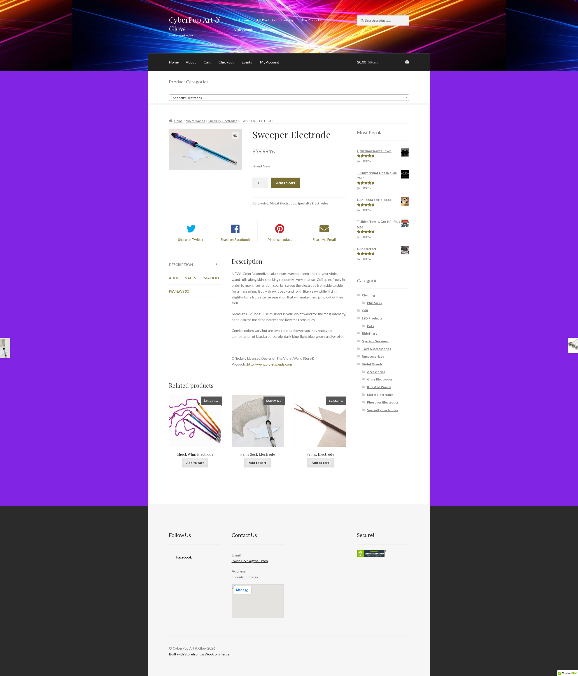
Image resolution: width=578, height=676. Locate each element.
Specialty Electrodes (222, 121)
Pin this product (280, 239)
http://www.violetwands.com (269, 364)
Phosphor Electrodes (383, 402)
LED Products (265, 20)
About (191, 62)
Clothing (287, 20)
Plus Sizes (374, 303)
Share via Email (324, 239)
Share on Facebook (235, 239)
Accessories (376, 372)
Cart (207, 62)
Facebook (184, 557)
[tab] (195, 264)
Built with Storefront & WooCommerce (199, 654)
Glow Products (310, 20)
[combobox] (289, 97)
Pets (370, 326)
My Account (269, 62)
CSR (365, 310)
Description (181, 264)
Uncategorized (373, 356)
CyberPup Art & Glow (195, 24)
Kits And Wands (379, 387)
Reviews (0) (179, 291)
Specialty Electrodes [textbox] (287, 98)
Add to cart (285, 183)
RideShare (266, 29)
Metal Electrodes (283, 203)
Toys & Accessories (376, 349)
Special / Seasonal (375, 341)
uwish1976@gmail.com (250, 561)
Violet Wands (243, 29)
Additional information (194, 278)
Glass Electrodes (380, 379)
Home (174, 62)
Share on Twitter (191, 239)
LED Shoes (241, 20)
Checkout (226, 62)
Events (247, 62)
